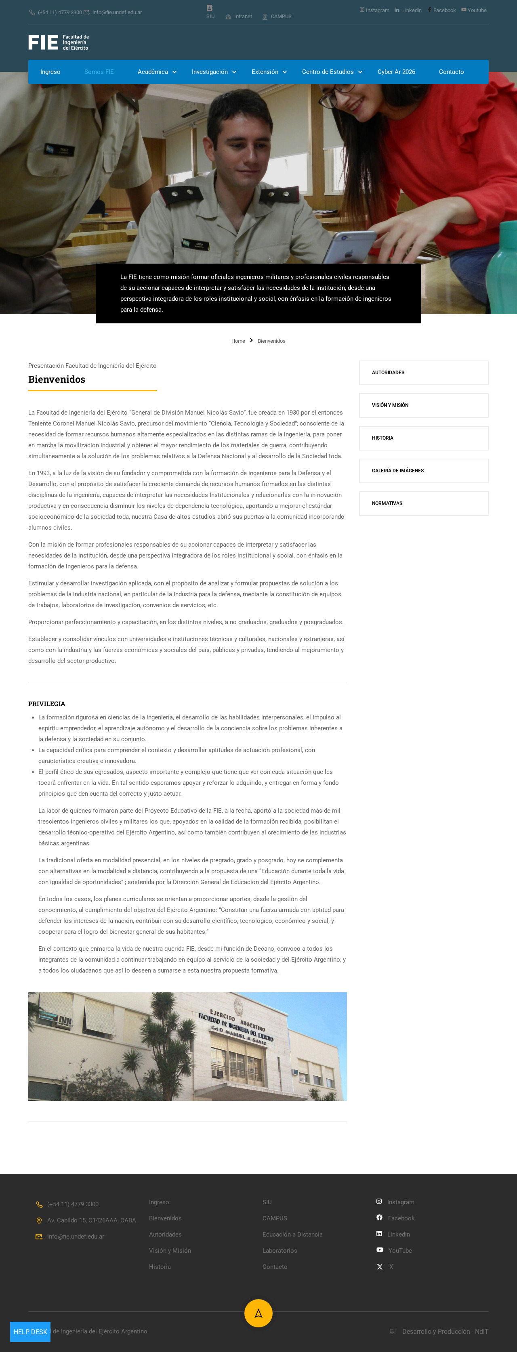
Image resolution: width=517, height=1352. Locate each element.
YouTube (400, 1250)
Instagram (377, 10)
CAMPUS (281, 16)
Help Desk (30, 1332)
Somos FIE (99, 71)
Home (238, 341)
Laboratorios (280, 1250)
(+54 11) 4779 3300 (60, 12)
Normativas (387, 503)
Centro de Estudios (328, 71)
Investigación (210, 71)
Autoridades (388, 372)
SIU (210, 16)
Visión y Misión (390, 405)
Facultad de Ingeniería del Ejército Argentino (87, 1331)
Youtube (477, 10)
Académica (153, 71)
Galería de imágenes (398, 471)
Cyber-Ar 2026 (396, 71)
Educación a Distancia (293, 1234)
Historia (382, 438)
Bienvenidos (165, 1218)
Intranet (243, 16)
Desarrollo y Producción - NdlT (445, 1331)
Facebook (444, 10)
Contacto (451, 71)
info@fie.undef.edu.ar (117, 12)
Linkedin (411, 10)
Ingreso (50, 71)
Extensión (265, 71)
